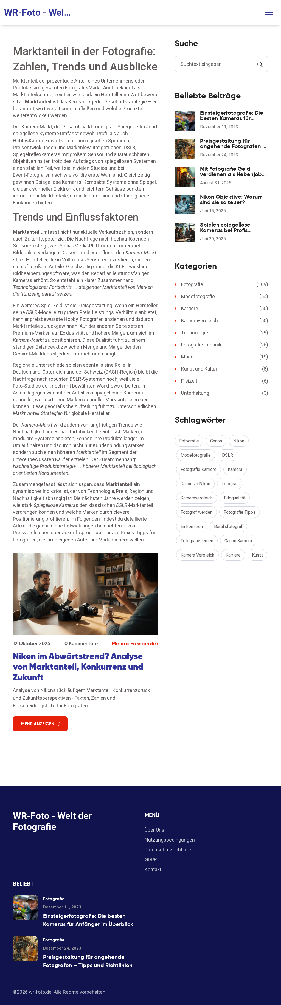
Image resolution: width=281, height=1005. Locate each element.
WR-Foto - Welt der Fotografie (38, 12)
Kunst (257, 555)
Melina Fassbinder (135, 643)
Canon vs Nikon (195, 483)
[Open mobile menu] (269, 12)
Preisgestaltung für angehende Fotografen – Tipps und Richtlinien (233, 143)
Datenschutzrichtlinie (168, 849)
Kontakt (153, 869)
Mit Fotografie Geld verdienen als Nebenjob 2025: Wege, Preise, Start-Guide (234, 171)
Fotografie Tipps (239, 512)
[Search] (260, 64)
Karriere (224, 308)
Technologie (224, 332)
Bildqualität (234, 498)
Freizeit (224, 381)
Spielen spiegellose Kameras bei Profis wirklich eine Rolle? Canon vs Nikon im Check (234, 227)
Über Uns (154, 830)
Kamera (235, 469)
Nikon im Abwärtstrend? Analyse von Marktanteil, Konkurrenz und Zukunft (78, 666)
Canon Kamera (238, 540)
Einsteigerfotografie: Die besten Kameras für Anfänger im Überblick (231, 115)
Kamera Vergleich (197, 555)
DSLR (227, 455)
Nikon (238, 441)
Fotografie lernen (197, 540)
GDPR (151, 859)
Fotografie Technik (224, 345)
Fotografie (224, 284)
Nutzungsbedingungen (170, 840)
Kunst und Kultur (224, 369)
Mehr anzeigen (37, 724)
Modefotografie (224, 296)
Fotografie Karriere (199, 469)
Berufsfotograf (228, 526)
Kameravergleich (224, 320)
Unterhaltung (224, 393)
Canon (216, 441)
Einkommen (192, 526)
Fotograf (229, 483)
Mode (224, 357)
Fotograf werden (196, 512)
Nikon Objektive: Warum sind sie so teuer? (231, 199)
